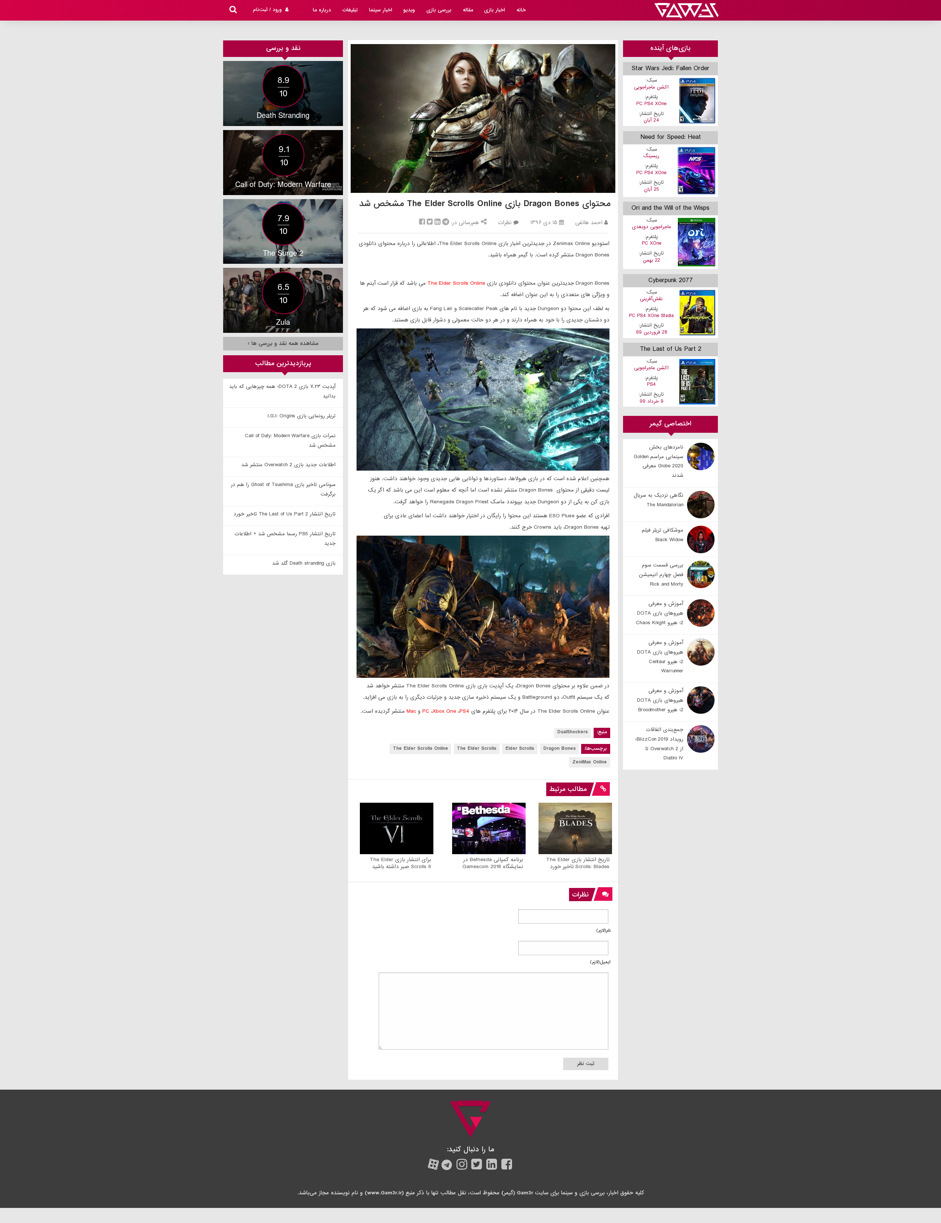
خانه (521, 10)
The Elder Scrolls (476, 748)
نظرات (505, 223)
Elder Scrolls (519, 748)
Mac (411, 711)
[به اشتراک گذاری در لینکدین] (437, 223)
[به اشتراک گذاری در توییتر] (430, 223)
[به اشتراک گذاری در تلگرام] (445, 223)
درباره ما (322, 10)
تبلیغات (350, 10)
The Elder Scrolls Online (456, 283)
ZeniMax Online (589, 762)
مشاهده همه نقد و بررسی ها (284, 343)
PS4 (464, 711)
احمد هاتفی (588, 223)
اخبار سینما (380, 10)
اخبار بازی (494, 10)
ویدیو (409, 10)
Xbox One (444, 711)
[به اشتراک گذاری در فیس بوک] (422, 223)
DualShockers (572, 732)
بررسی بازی (438, 10)
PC (425, 711)
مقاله (468, 10)
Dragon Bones (559, 748)
